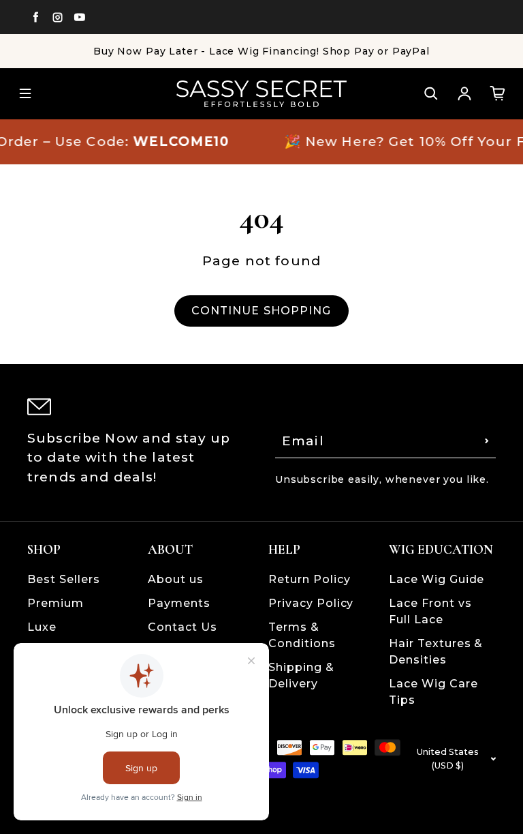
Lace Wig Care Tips (433, 691)
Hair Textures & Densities (436, 651)
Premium (55, 603)
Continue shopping (261, 310)
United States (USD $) (448, 758)
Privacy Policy (310, 603)
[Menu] (25, 93)
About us (176, 579)
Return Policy (309, 579)
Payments (179, 603)
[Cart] (498, 93)
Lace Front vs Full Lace (430, 611)
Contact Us (182, 627)
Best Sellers (63, 579)
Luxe (42, 627)
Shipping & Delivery (301, 675)
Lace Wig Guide (436, 579)
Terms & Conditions (302, 635)
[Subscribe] (487, 441)
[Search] (431, 93)
